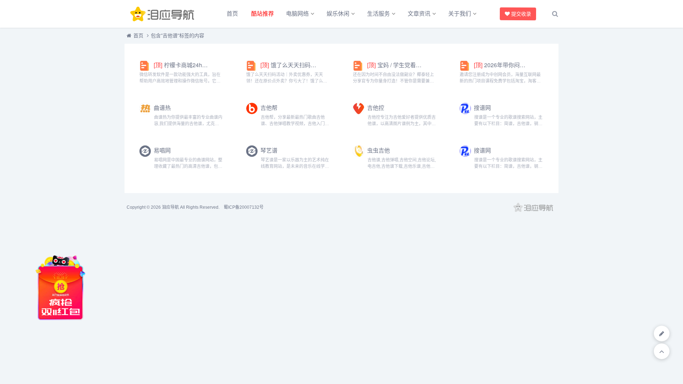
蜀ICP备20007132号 (244, 207)
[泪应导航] (164, 14)
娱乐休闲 (338, 14)
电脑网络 (297, 14)
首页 (232, 14)
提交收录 (521, 14)
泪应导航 (170, 207)
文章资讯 (419, 14)
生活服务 (378, 14)
